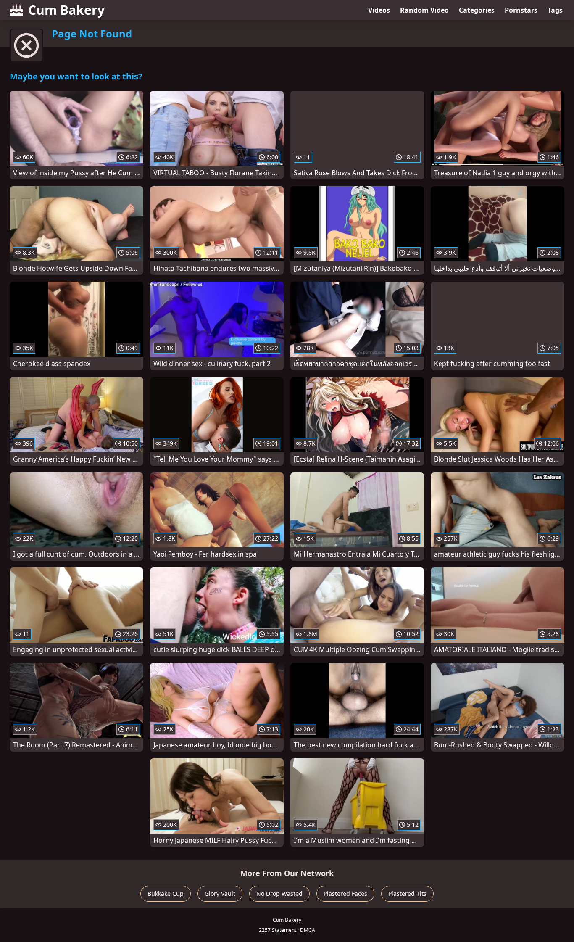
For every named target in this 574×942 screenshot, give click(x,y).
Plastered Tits (407, 893)
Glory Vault (220, 893)
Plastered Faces (345, 893)
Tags (555, 10)
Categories (477, 10)
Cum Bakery (66, 9)
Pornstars (521, 10)
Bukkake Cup (165, 893)
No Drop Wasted (279, 893)
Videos (379, 10)
